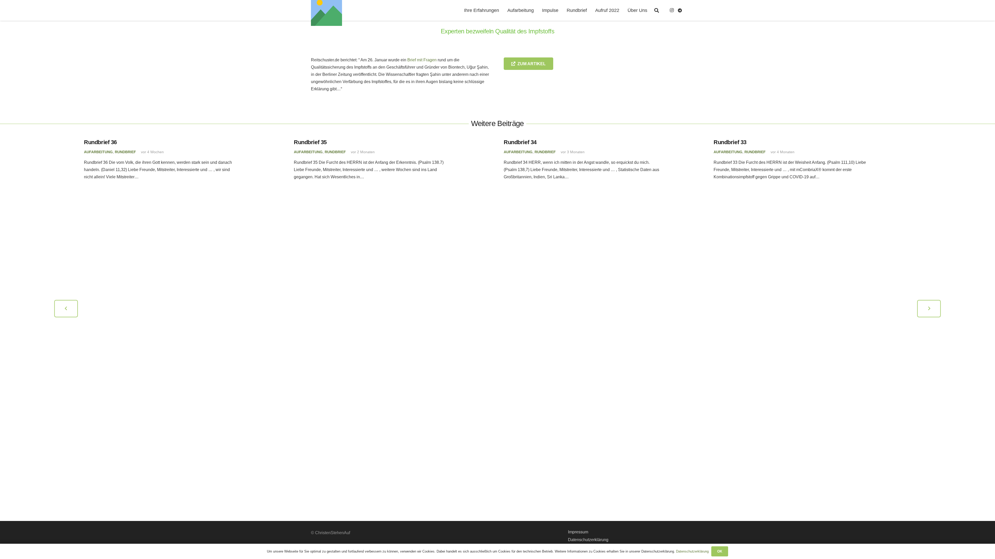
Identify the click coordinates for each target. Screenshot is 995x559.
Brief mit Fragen (422, 60)
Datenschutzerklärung (588, 540)
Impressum (578, 532)
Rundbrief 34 (520, 142)
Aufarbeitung (98, 152)
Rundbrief (125, 152)
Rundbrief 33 (730, 142)
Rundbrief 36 (100, 142)
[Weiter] (929, 308)
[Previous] (66, 308)
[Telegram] (680, 10)
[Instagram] (671, 10)
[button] (656, 10)
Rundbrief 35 (310, 142)
